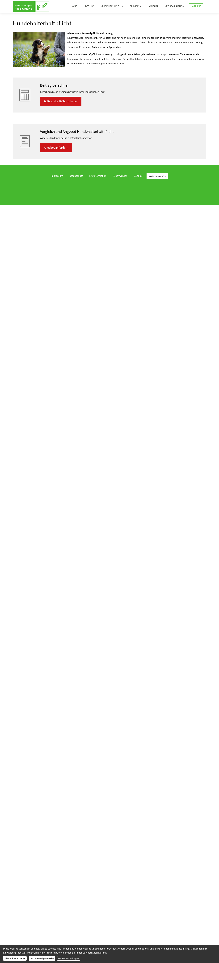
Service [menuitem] (134, 6)
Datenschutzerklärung (95, 952)
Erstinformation (97, 175)
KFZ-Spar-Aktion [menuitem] (174, 6)
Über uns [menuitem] (89, 6)
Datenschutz (76, 175)
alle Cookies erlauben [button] (14, 958)
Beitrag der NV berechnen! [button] (60, 101)
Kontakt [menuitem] (153, 6)
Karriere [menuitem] (196, 6)
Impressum (57, 175)
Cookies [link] (138, 175)
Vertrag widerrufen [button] (157, 176)
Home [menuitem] (74, 6)
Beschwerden (120, 175)
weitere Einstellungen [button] (68, 958)
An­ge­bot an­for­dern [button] (56, 147)
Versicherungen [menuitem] (110, 6)
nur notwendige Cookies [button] (42, 958)
